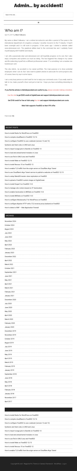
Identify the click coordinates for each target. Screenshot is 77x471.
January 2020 (9, 327)
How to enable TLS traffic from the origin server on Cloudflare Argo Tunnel (30, 168)
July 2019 (8, 347)
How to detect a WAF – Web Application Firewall (22, 208)
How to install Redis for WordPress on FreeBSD (21, 133)
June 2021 (8, 276)
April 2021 (8, 284)
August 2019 (9, 343)
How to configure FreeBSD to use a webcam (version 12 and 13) (27, 141)
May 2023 (8, 241)
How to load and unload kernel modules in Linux (21, 153)
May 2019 (8, 354)
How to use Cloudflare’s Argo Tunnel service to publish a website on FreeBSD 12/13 (34, 172)
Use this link (12, 95)
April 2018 (8, 386)
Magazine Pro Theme (31, 464)
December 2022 (10, 257)
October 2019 (9, 339)
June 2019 (8, 351)
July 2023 (8, 233)
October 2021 (9, 268)
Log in (64, 464)
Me (13, 116)
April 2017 (8, 401)
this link (37, 100)
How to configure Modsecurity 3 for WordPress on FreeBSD (26, 200)
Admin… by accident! (16, 410)
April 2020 (8, 315)
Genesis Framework (46, 464)
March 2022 (9, 264)
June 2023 (8, 237)
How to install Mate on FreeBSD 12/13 (18, 161)
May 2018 (8, 382)
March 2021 (9, 288)
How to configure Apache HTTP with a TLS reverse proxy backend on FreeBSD (32, 204)
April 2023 (8, 245)
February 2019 (10, 366)
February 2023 (10, 249)
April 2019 (8, 358)
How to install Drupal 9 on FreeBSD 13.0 (19, 184)
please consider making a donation (60, 90)
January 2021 (9, 296)
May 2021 (8, 280)
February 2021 (10, 292)
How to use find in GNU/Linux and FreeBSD (20, 157)
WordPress (57, 464)
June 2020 (8, 307)
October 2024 (9, 225)
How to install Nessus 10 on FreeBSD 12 (19, 164)
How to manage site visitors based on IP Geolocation (23, 188)
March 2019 (9, 362)
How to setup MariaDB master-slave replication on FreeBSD (26, 176)
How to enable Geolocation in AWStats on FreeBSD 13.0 (24, 192)
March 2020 (9, 319)
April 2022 (8, 260)
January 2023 (9, 253)
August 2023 (9, 229)
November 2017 (10, 398)
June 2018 (8, 378)
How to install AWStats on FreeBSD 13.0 (19, 196)
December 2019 (10, 331)
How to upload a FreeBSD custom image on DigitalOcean (25, 180)
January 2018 (9, 394)
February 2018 (10, 390)
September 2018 (11, 374)
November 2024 (10, 221)
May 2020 (8, 311)
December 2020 (10, 300)
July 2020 (8, 304)
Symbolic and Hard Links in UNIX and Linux (20, 145)
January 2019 (9, 370)
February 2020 (10, 323)
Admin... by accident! (38, 5)
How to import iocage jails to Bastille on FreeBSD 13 (23, 149)
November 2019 (10, 335)
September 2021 (11, 272)
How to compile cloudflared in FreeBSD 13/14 (21, 137)
